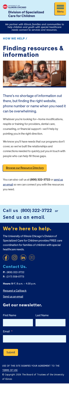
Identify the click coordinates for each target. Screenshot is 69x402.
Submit (10, 352)
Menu (60, 11)
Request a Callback (14, 290)
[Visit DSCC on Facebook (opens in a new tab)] (6, 257)
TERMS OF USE (9, 370)
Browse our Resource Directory (25, 167)
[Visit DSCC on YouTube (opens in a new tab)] (32, 257)
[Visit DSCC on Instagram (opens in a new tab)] (14, 257)
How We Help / (15, 38)
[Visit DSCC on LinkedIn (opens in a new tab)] (23, 257)
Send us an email (24, 217)
